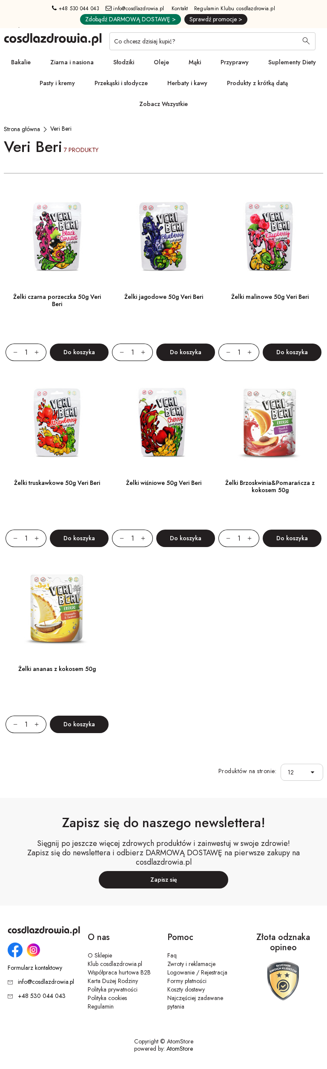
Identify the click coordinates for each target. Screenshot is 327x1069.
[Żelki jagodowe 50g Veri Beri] (163, 236)
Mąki (195, 62)
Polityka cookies (107, 998)
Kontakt (180, 8)
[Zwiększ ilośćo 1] (40, 352)
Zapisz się (163, 879)
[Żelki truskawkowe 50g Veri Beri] (57, 422)
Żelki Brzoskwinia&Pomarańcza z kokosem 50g (270, 486)
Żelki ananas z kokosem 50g (57, 669)
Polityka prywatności (113, 989)
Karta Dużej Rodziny (113, 981)
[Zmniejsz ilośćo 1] (11, 352)
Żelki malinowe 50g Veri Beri (270, 296)
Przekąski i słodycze (121, 83)
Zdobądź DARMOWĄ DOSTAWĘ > (130, 19)
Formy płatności (187, 981)
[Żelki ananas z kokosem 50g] (57, 608)
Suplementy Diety (292, 62)
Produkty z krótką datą (257, 83)
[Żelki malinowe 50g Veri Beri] (269, 236)
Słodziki (123, 62)
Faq (172, 955)
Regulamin (101, 1006)
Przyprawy (235, 62)
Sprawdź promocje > (215, 19)
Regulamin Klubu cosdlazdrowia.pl (234, 8)
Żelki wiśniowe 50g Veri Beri (163, 483)
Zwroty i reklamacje (191, 964)
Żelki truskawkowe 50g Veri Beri (57, 483)
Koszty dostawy (186, 989)
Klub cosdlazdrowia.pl (115, 964)
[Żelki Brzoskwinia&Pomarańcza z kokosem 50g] (269, 422)
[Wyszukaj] (306, 42)
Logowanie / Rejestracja (197, 972)
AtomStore (179, 1048)
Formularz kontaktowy (35, 968)
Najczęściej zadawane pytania (195, 1002)
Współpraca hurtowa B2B (119, 972)
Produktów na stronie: (247, 771)
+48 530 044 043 (78, 8)
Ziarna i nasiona (72, 62)
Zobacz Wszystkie (163, 104)
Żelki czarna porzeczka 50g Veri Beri (57, 300)
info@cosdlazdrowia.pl (138, 8)
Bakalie (21, 62)
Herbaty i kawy (187, 83)
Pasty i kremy (57, 83)
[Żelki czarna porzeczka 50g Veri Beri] (57, 236)
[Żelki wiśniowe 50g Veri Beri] (163, 422)
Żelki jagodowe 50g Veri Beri (163, 296)
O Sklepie (100, 955)
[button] (315, 772)
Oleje (161, 62)
